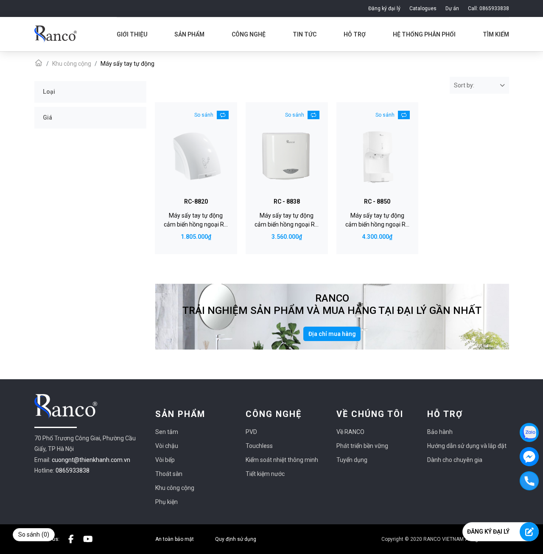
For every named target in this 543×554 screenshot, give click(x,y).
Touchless (259, 445)
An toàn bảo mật (174, 539)
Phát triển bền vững (362, 445)
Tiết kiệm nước (265, 473)
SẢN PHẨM (189, 34)
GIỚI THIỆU (132, 34)
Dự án (452, 8)
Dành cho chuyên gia (454, 459)
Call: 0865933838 (488, 8)
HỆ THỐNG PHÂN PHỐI (424, 34)
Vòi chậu (166, 445)
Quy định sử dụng (235, 539)
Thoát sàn (168, 473)
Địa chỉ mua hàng (332, 333)
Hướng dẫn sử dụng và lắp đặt (467, 445)
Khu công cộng (174, 487)
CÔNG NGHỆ (249, 34)
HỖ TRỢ (355, 34)
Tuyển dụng (351, 459)
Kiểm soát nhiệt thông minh (282, 459)
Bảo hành (440, 431)
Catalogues (423, 8)
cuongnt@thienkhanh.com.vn (91, 459)
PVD (251, 431)
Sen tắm (166, 431)
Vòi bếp (165, 459)
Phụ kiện (166, 501)
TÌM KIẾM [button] (496, 34)
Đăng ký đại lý (384, 8)
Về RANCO (350, 431)
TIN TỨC (304, 34)
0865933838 (73, 470)
